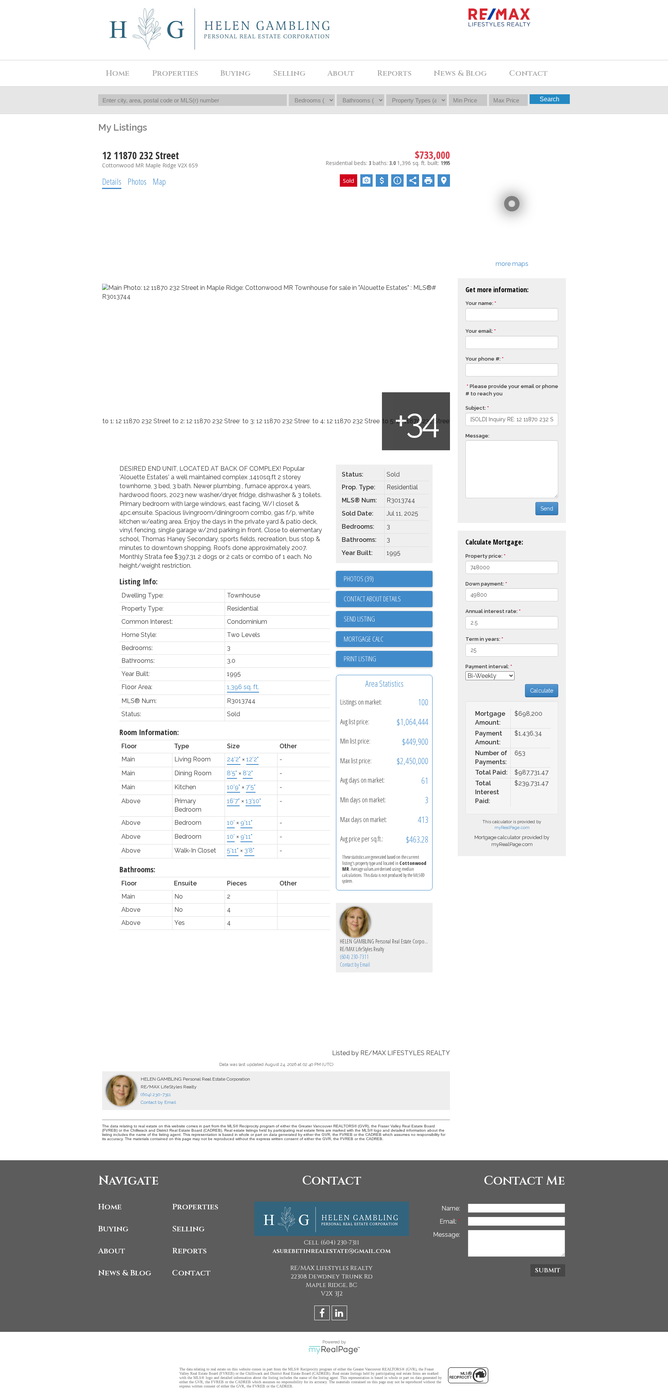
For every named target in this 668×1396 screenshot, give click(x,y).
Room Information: (149, 732)
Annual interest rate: (491, 611)
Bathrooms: (137, 869)
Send (546, 509)
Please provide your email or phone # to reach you (511, 390)
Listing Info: (138, 581)
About (111, 1251)
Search (549, 99)
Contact (528, 73)
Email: (449, 1221)
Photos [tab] (137, 181)
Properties (195, 1207)
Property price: (484, 556)
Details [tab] (111, 181)
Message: (477, 436)
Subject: (475, 408)
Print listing (360, 658)
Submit (548, 1270)
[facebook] (323, 1314)
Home (118, 73)
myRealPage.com (512, 827)
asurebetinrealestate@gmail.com (332, 1251)
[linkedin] (340, 1314)
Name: (450, 1208)
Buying (113, 1229)
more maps (512, 263)
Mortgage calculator (388, 639)
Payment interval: (487, 666)
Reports (189, 1251)
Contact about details (372, 598)
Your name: (479, 303)
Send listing (359, 618)
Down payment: (484, 584)
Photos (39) (359, 578)
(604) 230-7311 (354, 956)
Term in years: (482, 639)
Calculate (541, 691)
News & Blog (460, 73)
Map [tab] (159, 181)
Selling (188, 1229)
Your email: (479, 331)
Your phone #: (483, 359)
